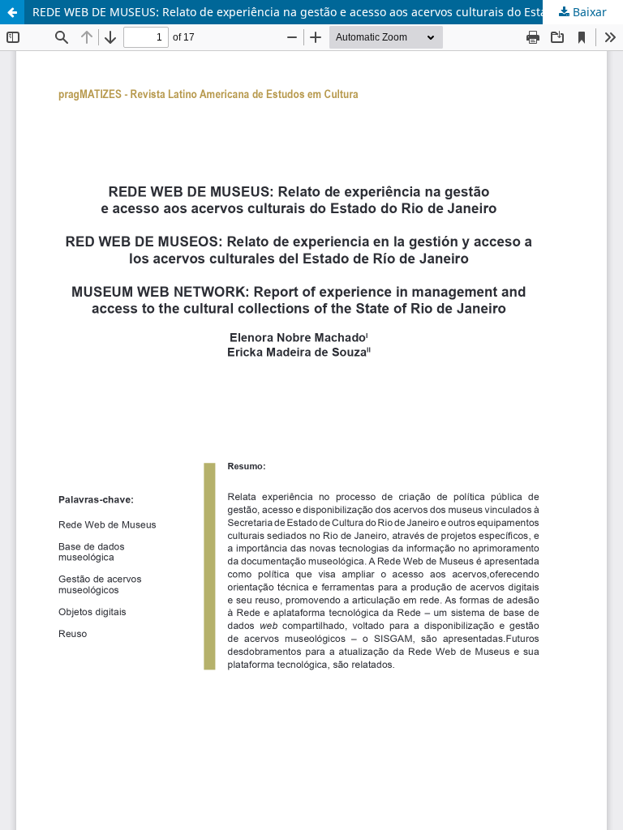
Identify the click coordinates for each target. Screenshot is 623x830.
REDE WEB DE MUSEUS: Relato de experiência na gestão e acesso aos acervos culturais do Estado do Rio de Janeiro (327, 11)
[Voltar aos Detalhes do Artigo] (12, 12)
